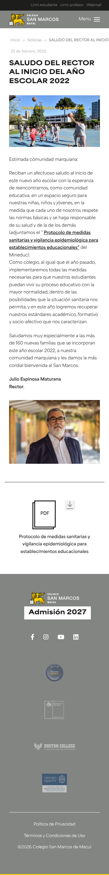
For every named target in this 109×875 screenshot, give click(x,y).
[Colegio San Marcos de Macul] (33, 19)
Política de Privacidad (54, 825)
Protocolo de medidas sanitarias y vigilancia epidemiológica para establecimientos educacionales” (53, 240)
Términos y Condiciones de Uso (54, 836)
